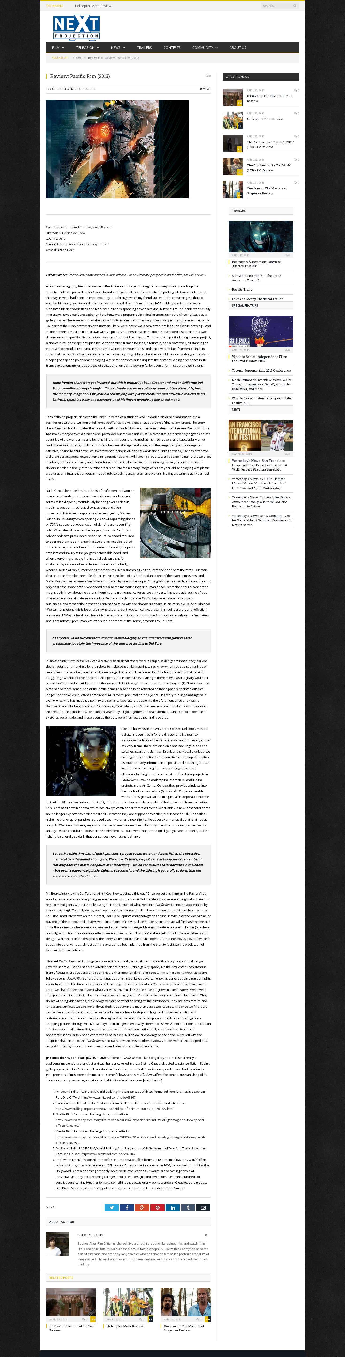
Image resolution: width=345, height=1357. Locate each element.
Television (85, 47)
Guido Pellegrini (62, 89)
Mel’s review (197, 275)
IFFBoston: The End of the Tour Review (270, 98)
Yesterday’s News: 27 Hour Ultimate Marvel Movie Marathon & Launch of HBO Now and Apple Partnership (259, 483)
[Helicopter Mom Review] (128, 1304)
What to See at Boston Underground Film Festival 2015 (262, 400)
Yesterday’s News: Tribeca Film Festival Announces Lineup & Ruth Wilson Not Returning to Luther (261, 501)
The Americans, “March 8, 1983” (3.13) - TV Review (270, 144)
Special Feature (245, 305)
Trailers (144, 47)
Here (70, 250)
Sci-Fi (104, 244)
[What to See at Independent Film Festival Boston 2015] (261, 333)
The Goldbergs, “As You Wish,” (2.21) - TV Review (269, 167)
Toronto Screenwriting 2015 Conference (261, 370)
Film (56, 47)
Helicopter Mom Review (93, 6)
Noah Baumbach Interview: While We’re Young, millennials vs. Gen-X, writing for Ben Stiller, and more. (262, 384)
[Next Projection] (76, 27)
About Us (238, 47)
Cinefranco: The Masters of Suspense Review (184, 1328)
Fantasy (92, 244)
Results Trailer (243, 289)
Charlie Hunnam (65, 227)
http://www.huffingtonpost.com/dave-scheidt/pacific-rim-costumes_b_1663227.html (114, 1109)
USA (62, 238)
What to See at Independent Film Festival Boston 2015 (260, 358)
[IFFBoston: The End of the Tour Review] (71, 1304)
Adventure (75, 244)
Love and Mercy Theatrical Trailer (257, 299)
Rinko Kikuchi (101, 227)
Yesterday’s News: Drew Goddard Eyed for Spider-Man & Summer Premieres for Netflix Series (262, 520)
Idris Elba (84, 227)
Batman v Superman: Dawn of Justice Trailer (256, 264)
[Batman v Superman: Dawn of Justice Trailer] (261, 238)
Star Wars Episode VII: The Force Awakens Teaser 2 (256, 277)
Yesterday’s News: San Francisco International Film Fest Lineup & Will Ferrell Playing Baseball (259, 464)
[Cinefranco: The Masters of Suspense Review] (186, 1304)
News (115, 47)
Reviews (205, 89)
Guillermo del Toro (72, 233)
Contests (172, 47)
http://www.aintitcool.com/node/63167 (108, 1097)
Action (61, 244)
